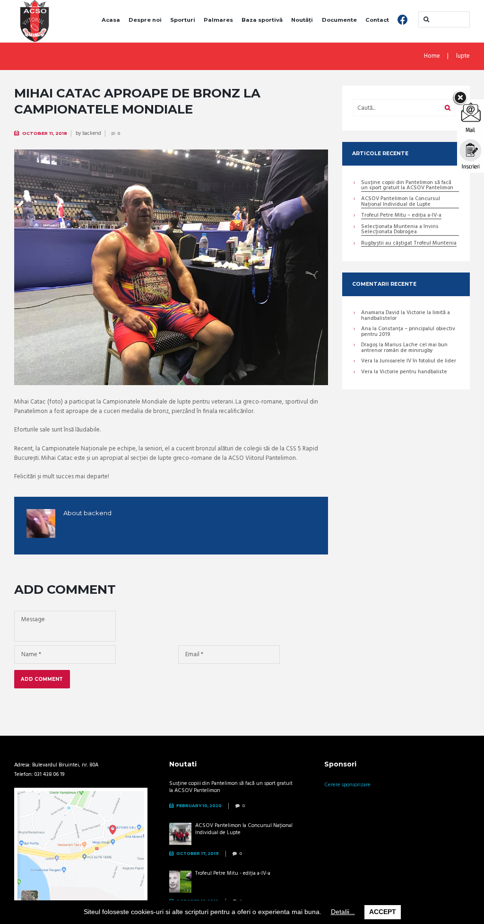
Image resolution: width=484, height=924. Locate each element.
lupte (463, 56)
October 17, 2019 (197, 853)
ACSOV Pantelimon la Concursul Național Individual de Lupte (400, 202)
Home (432, 56)
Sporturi (182, 20)
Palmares (218, 20)
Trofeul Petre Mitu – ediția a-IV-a (401, 216)
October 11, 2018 (44, 133)
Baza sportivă (262, 20)
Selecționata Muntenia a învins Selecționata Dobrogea (400, 230)
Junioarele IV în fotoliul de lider (418, 361)
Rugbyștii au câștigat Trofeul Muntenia (409, 244)
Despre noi (145, 20)
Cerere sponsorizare (347, 785)
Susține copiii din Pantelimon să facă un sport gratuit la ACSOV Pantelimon (407, 186)
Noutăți (302, 20)
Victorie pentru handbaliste (413, 372)
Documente (339, 20)
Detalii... (343, 911)
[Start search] (425, 19)
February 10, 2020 (199, 805)
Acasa (111, 20)
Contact (377, 20)
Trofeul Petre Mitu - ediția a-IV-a (232, 873)
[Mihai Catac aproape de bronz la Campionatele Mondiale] (171, 267)
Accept (382, 911)
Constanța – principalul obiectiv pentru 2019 (408, 332)
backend (91, 133)
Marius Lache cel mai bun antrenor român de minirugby (404, 348)
